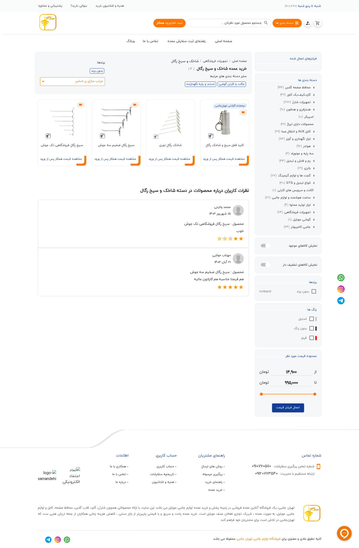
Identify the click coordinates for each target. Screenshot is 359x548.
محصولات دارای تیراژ (297, 124)
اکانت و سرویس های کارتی (293, 190)
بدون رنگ (300, 328)
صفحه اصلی (239, 61)
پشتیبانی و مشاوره (50, 6)
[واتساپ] (341, 280)
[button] (223, 41)
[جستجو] (266, 23)
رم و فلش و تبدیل (295, 161)
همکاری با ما (118, 466)
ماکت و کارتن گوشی (231, 84)
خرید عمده (215, 489)
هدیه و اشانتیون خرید (109, 6)
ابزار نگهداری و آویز (295, 139)
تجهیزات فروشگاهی (294, 212)
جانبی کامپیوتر (297, 227)
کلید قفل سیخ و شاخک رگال (225, 145)
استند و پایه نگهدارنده (200, 84)
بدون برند (303, 291)
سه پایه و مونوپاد (299, 153)
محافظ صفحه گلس (294, 87)
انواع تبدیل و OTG (295, 183)
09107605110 (261, 466)
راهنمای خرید (213, 482)
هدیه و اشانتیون (163, 482)
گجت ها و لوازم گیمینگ (291, 175)
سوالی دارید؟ (79, 6)
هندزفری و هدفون (295, 109)
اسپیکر (306, 116)
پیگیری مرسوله (212, 474)
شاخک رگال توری (170, 145)
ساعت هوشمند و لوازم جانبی (288, 197)
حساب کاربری (165, 466)
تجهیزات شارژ (297, 102)
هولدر (303, 146)
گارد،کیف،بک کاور (295, 94)
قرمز (304, 337)
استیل (302, 318)
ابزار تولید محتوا (297, 205)
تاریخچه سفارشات (162, 474)
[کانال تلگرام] (341, 303)
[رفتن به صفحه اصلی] (47, 23)
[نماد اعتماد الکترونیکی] (69, 481)
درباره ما (121, 482)
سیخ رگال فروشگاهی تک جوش (62, 145)
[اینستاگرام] (341, 291)
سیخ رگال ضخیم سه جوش (116, 145)
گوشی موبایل (299, 219)
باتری (304, 168)
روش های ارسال (211, 466)
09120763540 (266, 473)
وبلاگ (131, 41)
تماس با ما (119, 474)
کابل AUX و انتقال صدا (293, 131)
